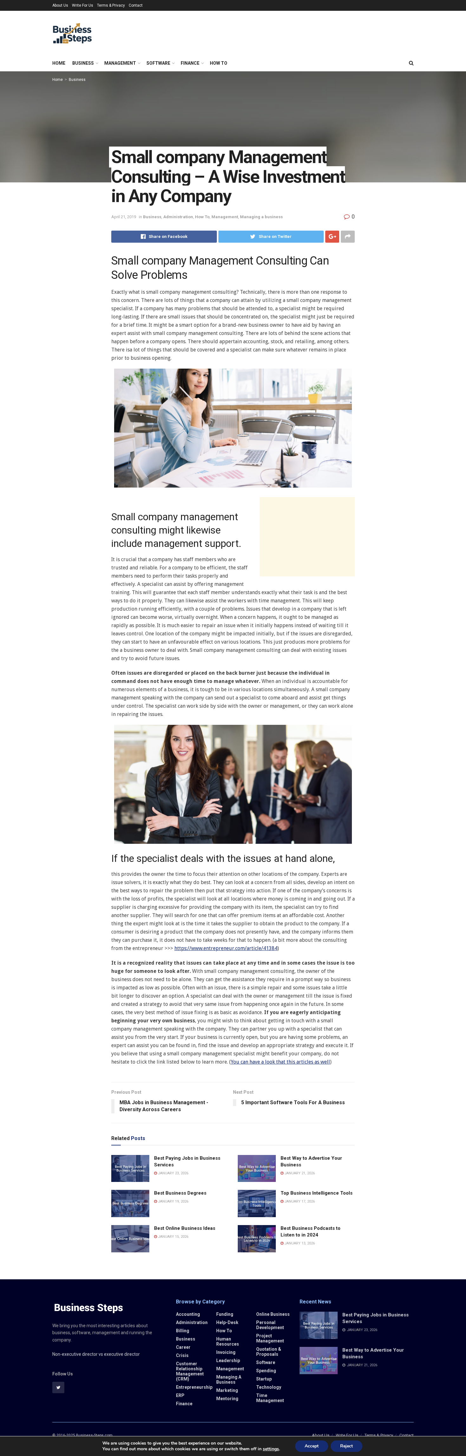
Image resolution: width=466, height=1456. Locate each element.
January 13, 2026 (299, 1243)
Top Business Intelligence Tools (317, 1193)
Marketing (227, 1390)
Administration (178, 216)
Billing (182, 1330)
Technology (268, 1387)
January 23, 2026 (172, 1173)
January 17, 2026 (299, 1201)
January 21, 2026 (299, 1173)
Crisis (182, 1355)
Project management (270, 1338)
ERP (180, 1395)
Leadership (228, 1360)
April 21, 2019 (123, 216)
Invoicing (226, 1352)
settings (271, 1449)
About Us (60, 5)
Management (120, 63)
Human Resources (227, 1341)
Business (83, 63)
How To (218, 63)
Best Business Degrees (180, 1193)
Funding (224, 1314)
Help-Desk (227, 1322)
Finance (190, 63)
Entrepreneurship (194, 1387)
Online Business (273, 1314)
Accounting (188, 1314)
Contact (136, 5)
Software (158, 63)
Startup (264, 1378)
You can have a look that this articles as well (280, 1062)
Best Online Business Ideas (184, 1228)
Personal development (270, 1325)
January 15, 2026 (172, 1237)
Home (58, 63)
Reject (346, 1446)
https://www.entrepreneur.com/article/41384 (225, 948)
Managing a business (261, 216)
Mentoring (227, 1398)
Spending (266, 1370)
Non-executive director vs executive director (96, 1354)
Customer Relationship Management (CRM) (190, 1371)
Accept (312, 1446)
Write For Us (82, 5)
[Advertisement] (307, 536)
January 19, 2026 (172, 1201)
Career (183, 1347)
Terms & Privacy (111, 5)
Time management (270, 1398)
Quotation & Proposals (268, 1352)
